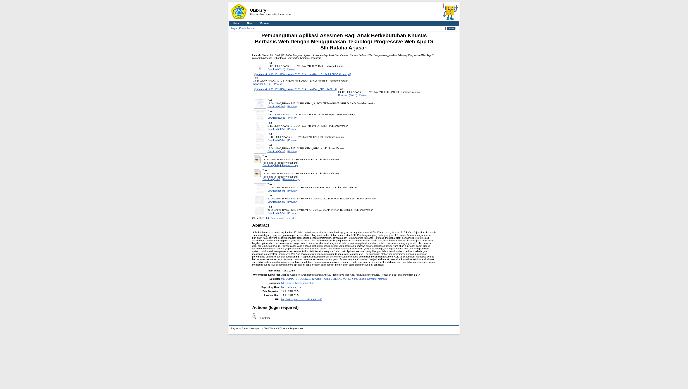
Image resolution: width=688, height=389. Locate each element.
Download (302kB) (276, 129)
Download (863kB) (276, 202)
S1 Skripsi (286, 283)
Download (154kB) (276, 190)
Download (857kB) (276, 213)
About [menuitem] (250, 23)
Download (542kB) (276, 151)
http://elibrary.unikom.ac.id (280, 218)
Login (234, 28)
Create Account (247, 28)
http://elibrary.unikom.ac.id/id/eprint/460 (301, 299)
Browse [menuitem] (264, 23)
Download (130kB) (276, 106)
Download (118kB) (276, 117)
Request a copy (289, 165)
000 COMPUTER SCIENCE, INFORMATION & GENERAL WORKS (316, 279)
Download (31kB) (276, 69)
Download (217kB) (262, 84)
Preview (291, 69)
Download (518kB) (271, 179)
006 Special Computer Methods (370, 279)
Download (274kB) (347, 95)
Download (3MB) (271, 165)
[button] (254, 316)
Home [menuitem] (236, 23)
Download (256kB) (276, 140)
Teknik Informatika (304, 283)
